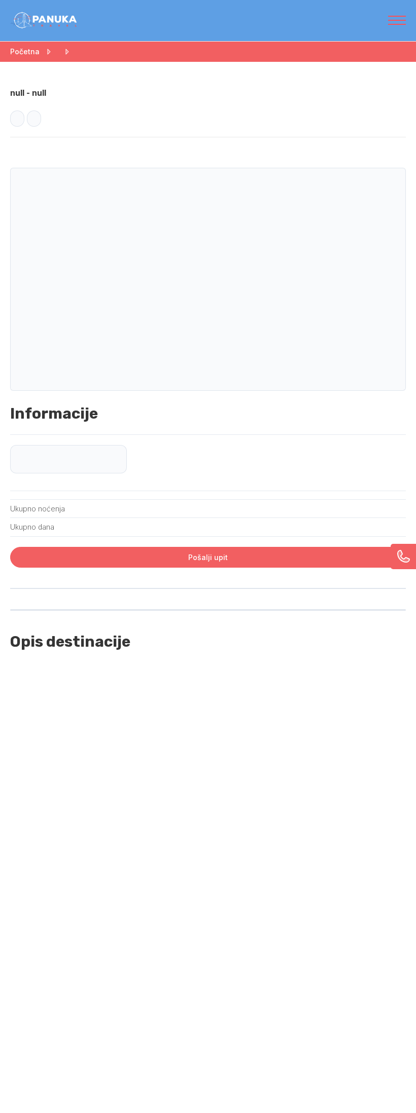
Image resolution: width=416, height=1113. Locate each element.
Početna (25, 51)
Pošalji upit (208, 557)
